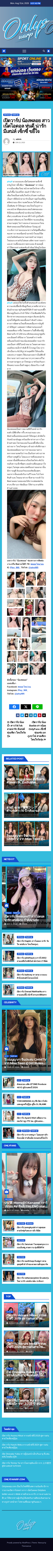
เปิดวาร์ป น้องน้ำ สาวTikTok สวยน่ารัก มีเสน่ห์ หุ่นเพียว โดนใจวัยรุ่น (16, 729)
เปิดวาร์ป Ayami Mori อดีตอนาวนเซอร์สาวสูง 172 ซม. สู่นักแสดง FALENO (31, 1121)
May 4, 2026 (12, 924)
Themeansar (26, 1546)
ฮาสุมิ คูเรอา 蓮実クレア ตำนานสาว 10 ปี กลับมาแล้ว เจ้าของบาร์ (24, 811)
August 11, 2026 (16, 1380)
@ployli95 (33, 567)
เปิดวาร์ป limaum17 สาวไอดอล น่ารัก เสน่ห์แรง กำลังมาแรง (24, 918)
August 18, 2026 (16, 1351)
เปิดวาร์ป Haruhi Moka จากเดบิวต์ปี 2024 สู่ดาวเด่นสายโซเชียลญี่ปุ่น (26, 1347)
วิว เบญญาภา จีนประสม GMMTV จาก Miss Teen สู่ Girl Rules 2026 (25, 839)
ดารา (6, 1056)
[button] (44, 51)
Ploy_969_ (15, 567)
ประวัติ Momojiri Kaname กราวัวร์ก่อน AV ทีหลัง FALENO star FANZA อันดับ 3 (25, 1206)
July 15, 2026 (13, 1210)
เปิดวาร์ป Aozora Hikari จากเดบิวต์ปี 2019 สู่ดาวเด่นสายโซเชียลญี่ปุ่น (26, 1318)
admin (18, 139)
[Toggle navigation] (24, 51)
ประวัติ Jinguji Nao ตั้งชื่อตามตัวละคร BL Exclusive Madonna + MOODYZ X (26, 782)
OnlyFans (8, 1199)
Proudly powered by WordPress (19, 1543)
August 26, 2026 (16, 1323)
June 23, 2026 (13, 1067)
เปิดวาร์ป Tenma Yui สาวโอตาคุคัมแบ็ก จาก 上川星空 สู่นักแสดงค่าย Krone (26, 1404)
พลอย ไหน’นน (37, 564)
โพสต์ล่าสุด (15, 114)
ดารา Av (9, 1312)
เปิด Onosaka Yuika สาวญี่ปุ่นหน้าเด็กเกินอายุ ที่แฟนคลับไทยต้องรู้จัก (26, 1375)
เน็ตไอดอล (7, 114)
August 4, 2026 (16, 1408)
